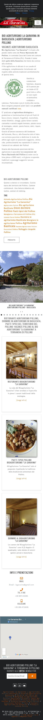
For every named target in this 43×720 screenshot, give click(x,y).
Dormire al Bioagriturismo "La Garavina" (21, 539)
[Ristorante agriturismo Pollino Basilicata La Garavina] (21, 363)
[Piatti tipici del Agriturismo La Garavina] (21, 441)
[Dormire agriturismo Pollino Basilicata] (21, 520)
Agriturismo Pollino (11, 205)
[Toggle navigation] (38, 22)
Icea (19, 109)
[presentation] (20, 311)
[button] (1, 315)
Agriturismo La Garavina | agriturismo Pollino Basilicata (21, 692)
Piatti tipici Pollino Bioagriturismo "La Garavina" (21, 461)
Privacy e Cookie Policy (27, 705)
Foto (26, 703)
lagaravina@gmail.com (25, 585)
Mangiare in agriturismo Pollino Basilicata (20, 697)
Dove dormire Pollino (17, 209)
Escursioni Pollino (11, 229)
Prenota (11, 240)
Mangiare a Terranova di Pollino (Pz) (19, 214)
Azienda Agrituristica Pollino (16, 199)
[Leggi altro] (22, 400)
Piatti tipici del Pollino (24, 211)
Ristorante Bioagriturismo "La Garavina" (21, 383)
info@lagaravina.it (29, 715)
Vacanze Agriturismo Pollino (26, 226)
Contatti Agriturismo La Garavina (22, 703)
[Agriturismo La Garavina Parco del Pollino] (15, 23)
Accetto (24, 13)
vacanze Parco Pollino (12, 217)
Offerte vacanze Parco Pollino (25, 701)
